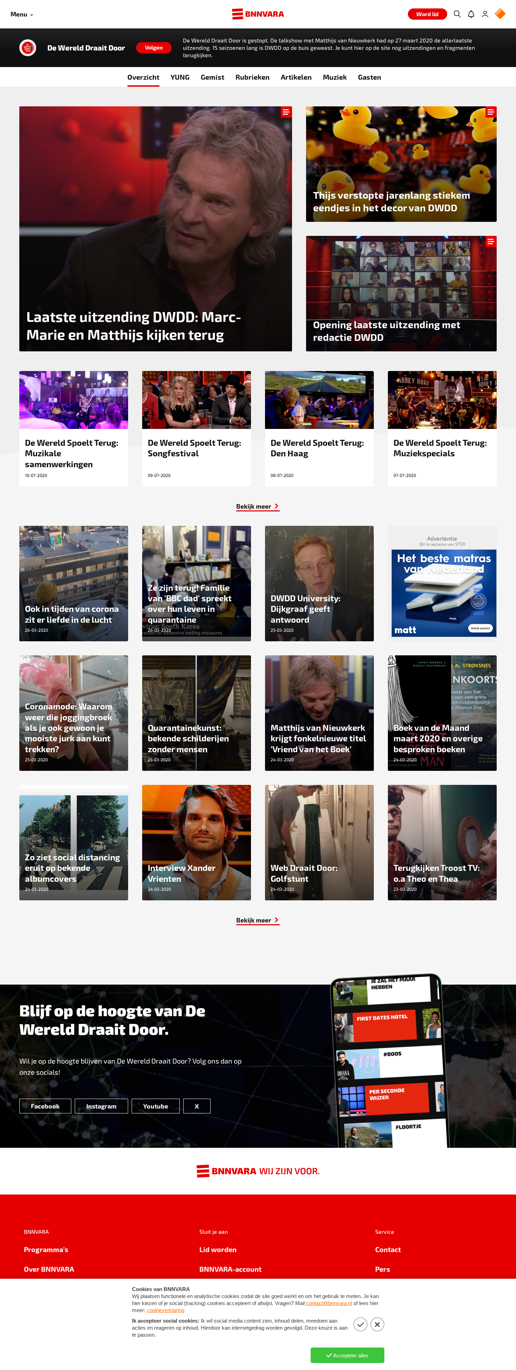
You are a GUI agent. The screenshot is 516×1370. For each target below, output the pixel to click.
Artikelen (296, 77)
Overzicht (143, 77)
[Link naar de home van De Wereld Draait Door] (27, 47)
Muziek (335, 77)
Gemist (212, 77)
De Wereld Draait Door (86, 48)
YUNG (180, 77)
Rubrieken (253, 77)
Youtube (155, 1106)
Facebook (45, 1106)
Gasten (369, 77)
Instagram (101, 1106)
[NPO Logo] (500, 14)
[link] (258, 506)
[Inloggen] (485, 14)
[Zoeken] (457, 14)
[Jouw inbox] (471, 14)
